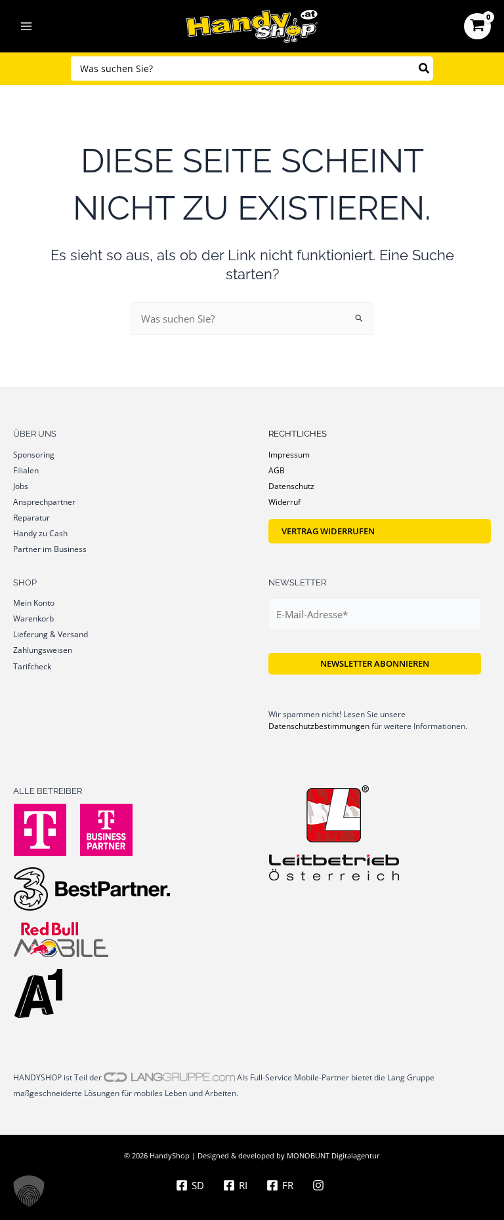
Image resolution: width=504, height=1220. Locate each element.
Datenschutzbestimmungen (318, 726)
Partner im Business (50, 548)
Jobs (20, 486)
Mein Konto (33, 602)
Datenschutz (291, 486)
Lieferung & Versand (50, 634)
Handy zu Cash (40, 533)
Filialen (26, 470)
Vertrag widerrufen (328, 531)
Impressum (289, 454)
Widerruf (284, 501)
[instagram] (320, 1185)
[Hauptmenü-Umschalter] (26, 26)
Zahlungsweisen (42, 649)
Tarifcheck (32, 666)
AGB (276, 470)
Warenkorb (33, 618)
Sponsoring (33, 454)
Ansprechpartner (44, 501)
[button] (29, 1191)
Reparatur (31, 517)
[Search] (424, 68)
